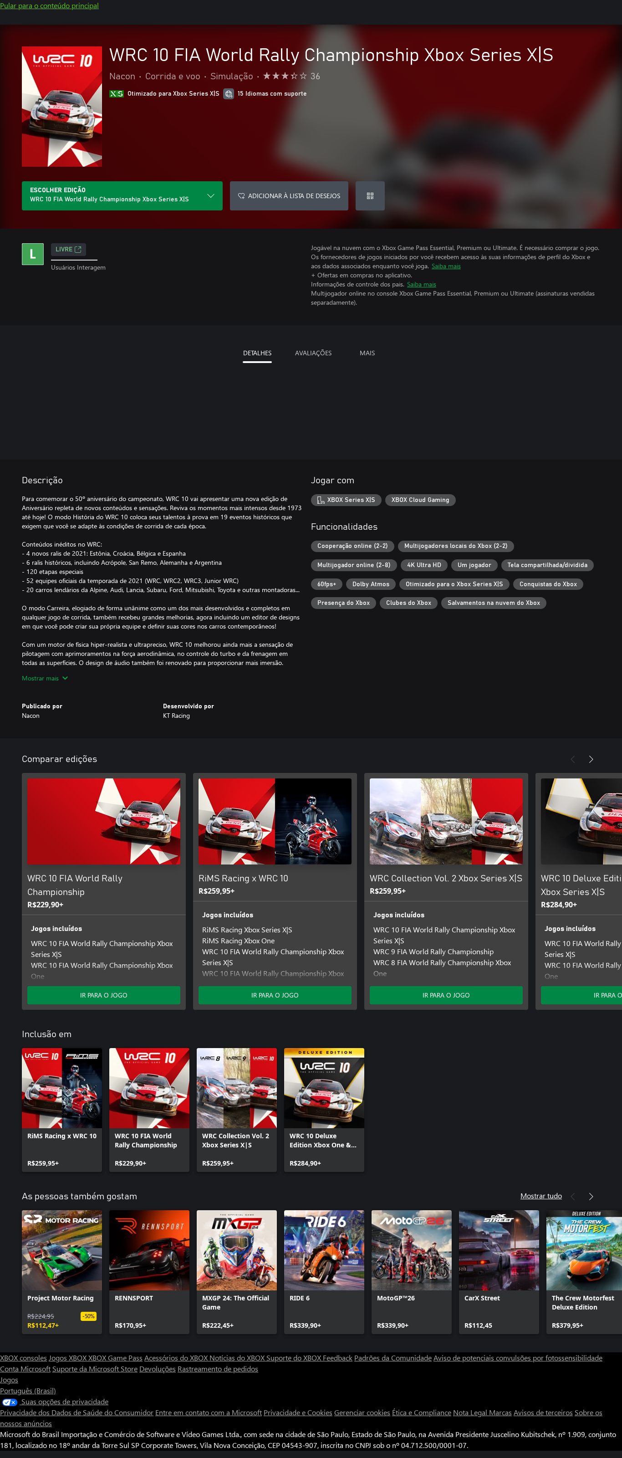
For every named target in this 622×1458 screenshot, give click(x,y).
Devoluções (157, 1368)
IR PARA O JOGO (103, 995)
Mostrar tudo (541, 1195)
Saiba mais (446, 265)
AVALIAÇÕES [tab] (313, 352)
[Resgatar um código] (370, 195)
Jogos (9, 1379)
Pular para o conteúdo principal (49, 5)
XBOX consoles (23, 1357)
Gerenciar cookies (362, 1412)
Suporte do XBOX (294, 1357)
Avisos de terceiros (543, 1412)
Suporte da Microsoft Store (95, 1368)
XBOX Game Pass (115, 1357)
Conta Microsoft (25, 1368)
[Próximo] (591, 759)
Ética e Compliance (421, 1412)
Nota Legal (471, 1412)
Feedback (337, 1357)
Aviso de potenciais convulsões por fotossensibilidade (517, 1357)
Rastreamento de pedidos (218, 1368)
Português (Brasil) (28, 1390)
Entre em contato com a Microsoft (208, 1412)
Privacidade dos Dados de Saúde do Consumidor (76, 1412)
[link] (62, 1110)
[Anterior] (573, 759)
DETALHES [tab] (257, 352)
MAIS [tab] (367, 352)
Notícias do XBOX (237, 1357)
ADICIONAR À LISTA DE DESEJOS (294, 195)
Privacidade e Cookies (298, 1412)
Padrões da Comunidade (393, 1357)
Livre (64, 249)
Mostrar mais (40, 678)
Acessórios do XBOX (176, 1357)
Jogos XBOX (68, 1357)
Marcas (500, 1412)
